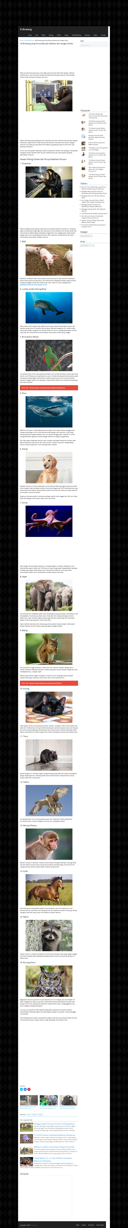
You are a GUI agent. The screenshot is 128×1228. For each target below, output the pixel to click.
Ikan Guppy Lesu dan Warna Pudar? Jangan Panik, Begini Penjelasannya (93, 201)
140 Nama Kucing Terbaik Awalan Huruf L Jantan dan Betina (97, 155)
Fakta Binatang (76, 35)
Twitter (28, 1114)
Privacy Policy (100, 1225)
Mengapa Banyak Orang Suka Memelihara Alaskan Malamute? (92, 205)
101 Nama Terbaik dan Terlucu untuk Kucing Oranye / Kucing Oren (98, 116)
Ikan (37, 35)
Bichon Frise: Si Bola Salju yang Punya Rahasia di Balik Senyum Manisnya (94, 188)
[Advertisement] (64, 13)
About (77, 1225)
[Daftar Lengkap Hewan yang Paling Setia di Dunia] (29, 1100)
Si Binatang (26, 29)
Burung (51, 35)
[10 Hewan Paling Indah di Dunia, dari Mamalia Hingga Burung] (49, 1100)
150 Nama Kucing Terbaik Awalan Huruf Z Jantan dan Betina (97, 162)
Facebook (34, 1114)
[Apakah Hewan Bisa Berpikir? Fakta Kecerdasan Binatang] (68, 1100)
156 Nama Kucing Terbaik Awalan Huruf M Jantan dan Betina (97, 123)
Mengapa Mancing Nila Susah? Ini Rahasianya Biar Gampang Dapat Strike (94, 192)
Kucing (103, 35)
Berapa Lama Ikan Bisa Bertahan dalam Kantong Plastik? (96, 137)
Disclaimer (91, 1225)
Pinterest (40, 1114)
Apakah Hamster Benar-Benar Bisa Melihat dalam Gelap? (93, 221)
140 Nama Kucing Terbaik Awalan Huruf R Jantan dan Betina (97, 176)
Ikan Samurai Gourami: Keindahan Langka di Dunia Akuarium (92, 217)
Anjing (66, 35)
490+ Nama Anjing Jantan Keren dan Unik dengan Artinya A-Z (97, 169)
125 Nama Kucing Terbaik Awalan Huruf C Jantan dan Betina (97, 130)
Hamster (87, 35)
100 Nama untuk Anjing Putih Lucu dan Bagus (98, 149)
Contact (84, 1225)
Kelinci (96, 35)
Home (30, 35)
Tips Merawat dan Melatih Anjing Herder (94, 213)
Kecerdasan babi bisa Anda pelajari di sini (33, 285)
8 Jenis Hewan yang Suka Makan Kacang (97, 143)
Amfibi (59, 35)
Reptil (43, 35)
